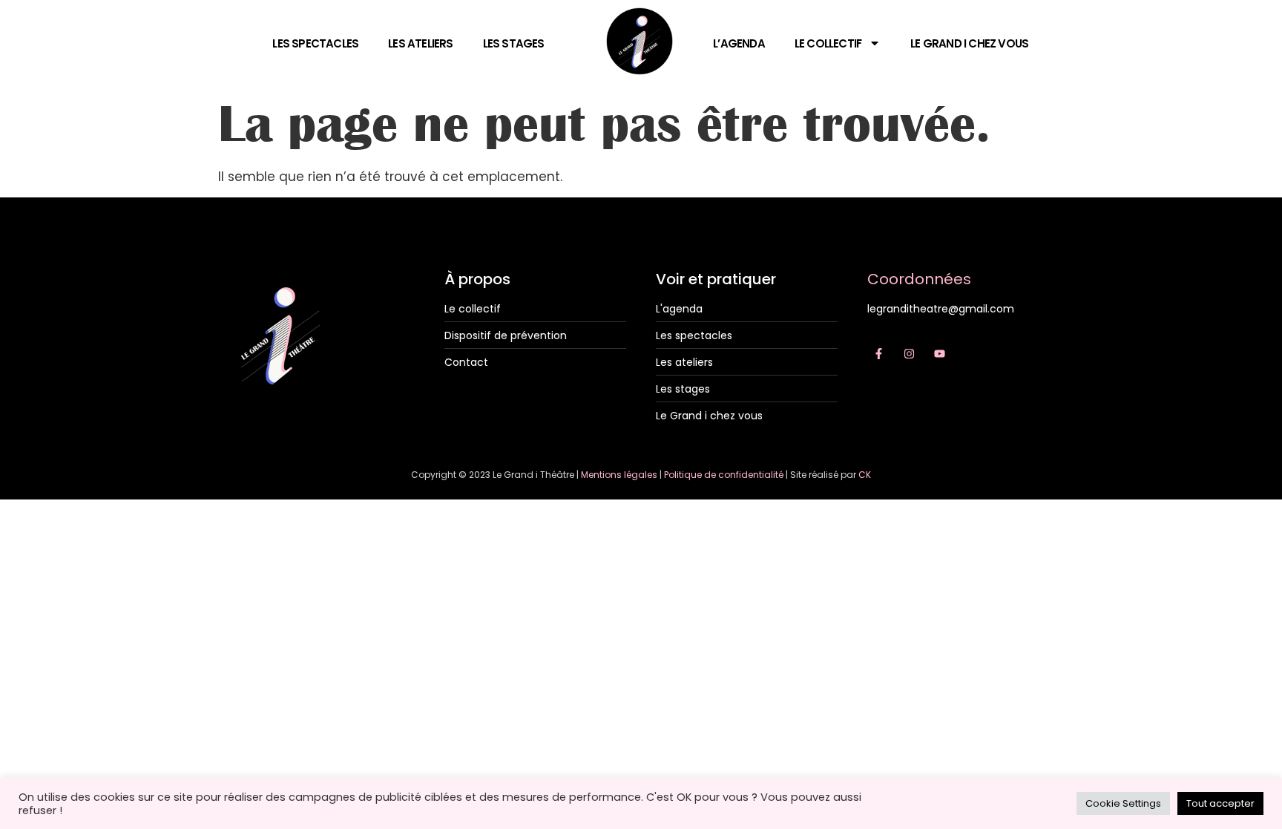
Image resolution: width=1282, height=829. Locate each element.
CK (864, 474)
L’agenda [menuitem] (739, 43)
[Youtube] (939, 353)
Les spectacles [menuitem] (315, 43)
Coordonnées (919, 279)
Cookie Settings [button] (1123, 803)
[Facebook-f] (878, 353)
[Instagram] (909, 353)
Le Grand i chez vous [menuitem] (969, 43)
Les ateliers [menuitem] (420, 43)
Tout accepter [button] (1220, 803)
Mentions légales (619, 474)
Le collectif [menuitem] (828, 43)
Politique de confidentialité (723, 474)
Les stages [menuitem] (514, 43)
